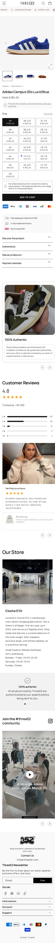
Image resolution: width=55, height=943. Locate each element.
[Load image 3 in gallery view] (31, 76)
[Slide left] (6, 43)
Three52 (31, 937)
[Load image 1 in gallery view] (7, 76)
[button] (6, 3)
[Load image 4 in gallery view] (42, 76)
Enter (42, 880)
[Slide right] (48, 43)
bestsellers (17, 86)
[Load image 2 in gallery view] (19, 76)
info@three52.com (27, 859)
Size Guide (48, 113)
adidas (5, 86)
